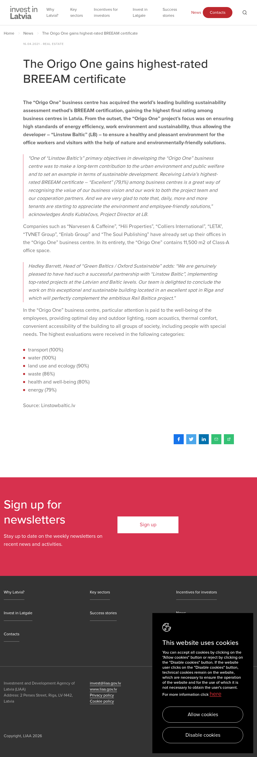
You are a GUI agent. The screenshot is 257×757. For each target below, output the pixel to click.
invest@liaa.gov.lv (105, 683)
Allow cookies (203, 715)
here (215, 694)
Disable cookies (202, 735)
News (196, 12)
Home (9, 33)
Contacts (217, 12)
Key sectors (76, 12)
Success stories (170, 12)
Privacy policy (102, 695)
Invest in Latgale (140, 12)
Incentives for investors (106, 12)
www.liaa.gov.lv (103, 689)
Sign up (148, 525)
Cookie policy (102, 701)
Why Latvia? (52, 12)
